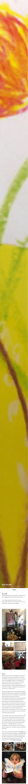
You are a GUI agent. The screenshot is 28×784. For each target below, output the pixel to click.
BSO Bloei (6, 585)
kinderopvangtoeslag (17, 739)
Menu (14, 589)
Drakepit (22, 731)
